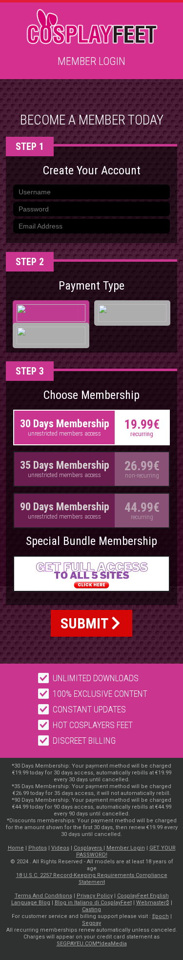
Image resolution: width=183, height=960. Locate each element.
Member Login (91, 61)
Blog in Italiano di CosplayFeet (93, 902)
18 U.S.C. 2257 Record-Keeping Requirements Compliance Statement (91, 878)
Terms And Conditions (43, 896)
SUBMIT (86, 623)
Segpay (91, 923)
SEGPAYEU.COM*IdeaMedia (92, 943)
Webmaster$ (152, 902)
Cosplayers (88, 848)
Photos (37, 848)
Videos (60, 848)
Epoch (160, 916)
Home (16, 848)
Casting (91, 909)
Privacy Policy (95, 896)
